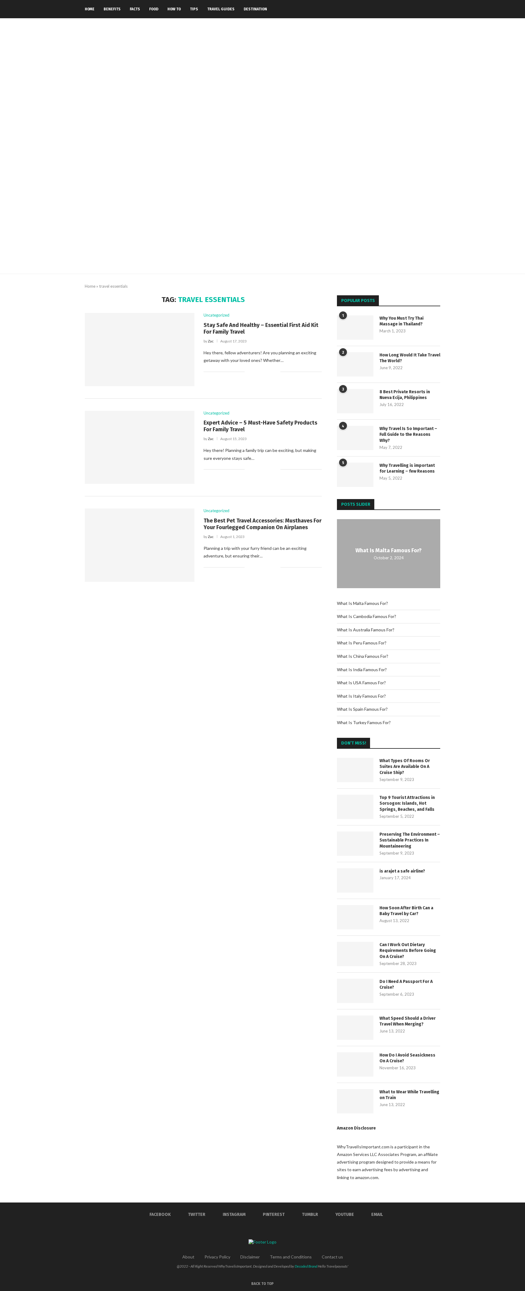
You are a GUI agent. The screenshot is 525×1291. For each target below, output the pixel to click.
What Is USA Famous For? (361, 682)
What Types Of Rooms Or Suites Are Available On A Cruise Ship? (404, 766)
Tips (194, 9)
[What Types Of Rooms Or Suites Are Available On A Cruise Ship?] (355, 770)
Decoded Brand (306, 1266)
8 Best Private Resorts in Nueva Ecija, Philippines (404, 395)
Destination (255, 9)
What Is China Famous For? (362, 656)
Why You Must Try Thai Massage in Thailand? (401, 321)
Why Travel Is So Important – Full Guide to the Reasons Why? (408, 434)
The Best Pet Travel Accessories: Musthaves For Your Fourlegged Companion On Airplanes (262, 524)
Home (89, 9)
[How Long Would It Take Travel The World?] (355, 364)
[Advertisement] (262, 228)
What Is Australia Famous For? (365, 629)
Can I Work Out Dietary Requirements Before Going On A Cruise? (407, 950)
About (188, 1256)
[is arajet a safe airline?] (355, 880)
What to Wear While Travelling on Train (409, 1095)
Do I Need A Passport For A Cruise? (406, 984)
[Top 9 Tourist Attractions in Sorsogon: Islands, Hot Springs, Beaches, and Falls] (355, 807)
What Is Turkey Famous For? (364, 722)
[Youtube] (422, 9)
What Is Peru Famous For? (361, 642)
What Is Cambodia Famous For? (366, 616)
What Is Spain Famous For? (362, 709)
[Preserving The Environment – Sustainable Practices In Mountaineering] (355, 843)
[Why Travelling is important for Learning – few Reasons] (355, 475)
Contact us (332, 1256)
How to (174, 9)
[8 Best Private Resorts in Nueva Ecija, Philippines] (355, 401)
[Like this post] (249, 371)
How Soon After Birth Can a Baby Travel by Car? (406, 911)
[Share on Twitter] (263, 371)
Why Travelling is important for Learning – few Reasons (407, 468)
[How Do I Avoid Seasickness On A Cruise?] (355, 1064)
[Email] (428, 9)
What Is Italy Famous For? (361, 696)
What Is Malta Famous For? (388, 550)
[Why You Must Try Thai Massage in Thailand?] (355, 327)
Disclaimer (250, 1256)
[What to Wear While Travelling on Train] (355, 1101)
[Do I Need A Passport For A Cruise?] (355, 991)
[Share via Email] (275, 371)
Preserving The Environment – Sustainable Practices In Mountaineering (409, 840)
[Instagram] (403, 9)
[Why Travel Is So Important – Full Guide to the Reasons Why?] (355, 438)
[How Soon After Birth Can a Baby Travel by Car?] (355, 917)
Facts (135, 9)
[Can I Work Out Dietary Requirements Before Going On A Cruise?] (355, 954)
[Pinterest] (409, 9)
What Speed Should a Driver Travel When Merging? (407, 1021)
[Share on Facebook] (256, 371)
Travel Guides (221, 9)
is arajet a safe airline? (402, 871)
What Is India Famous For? (362, 669)
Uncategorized (216, 315)
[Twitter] (396, 9)
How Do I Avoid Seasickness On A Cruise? (407, 1058)
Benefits (112, 9)
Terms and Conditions (291, 1256)
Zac (211, 341)
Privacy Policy (217, 1256)
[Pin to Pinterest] (269, 371)
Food (153, 9)
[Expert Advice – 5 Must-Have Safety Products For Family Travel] (139, 447)
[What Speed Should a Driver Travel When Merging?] (355, 1027)
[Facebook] (390, 9)
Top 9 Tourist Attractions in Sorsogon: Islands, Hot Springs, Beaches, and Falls (407, 803)
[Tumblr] (415, 9)
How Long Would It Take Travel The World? (409, 358)
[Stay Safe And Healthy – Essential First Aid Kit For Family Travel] (139, 349)
